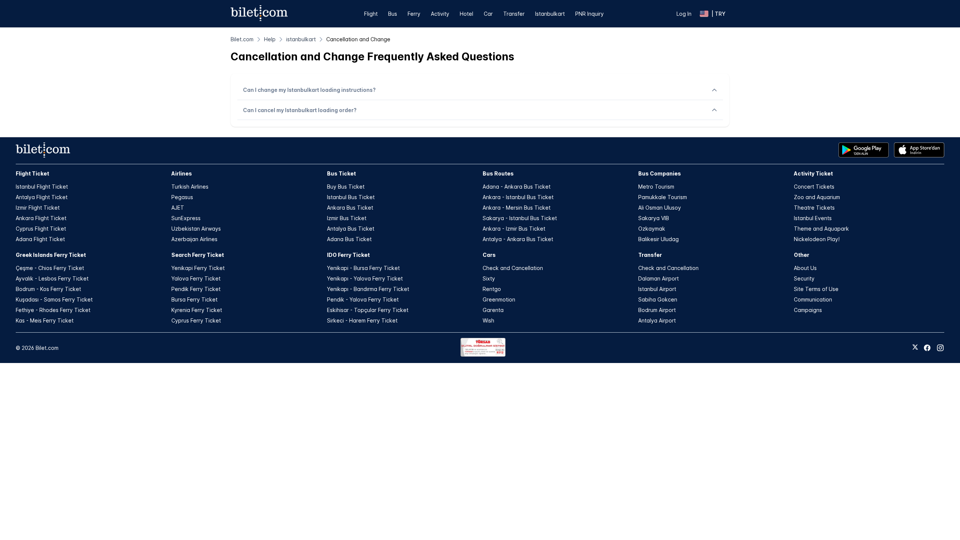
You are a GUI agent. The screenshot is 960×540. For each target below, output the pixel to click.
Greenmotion (499, 299)
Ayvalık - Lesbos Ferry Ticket (52, 278)
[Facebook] (927, 348)
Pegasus (182, 197)
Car (488, 13)
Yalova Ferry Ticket (195, 278)
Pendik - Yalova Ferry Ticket (363, 299)
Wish (488, 320)
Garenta (493, 310)
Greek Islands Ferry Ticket (51, 255)
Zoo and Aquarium (817, 197)
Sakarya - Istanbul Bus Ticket (520, 218)
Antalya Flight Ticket (42, 197)
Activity (440, 13)
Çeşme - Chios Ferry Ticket (50, 268)
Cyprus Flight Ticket (41, 228)
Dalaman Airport (658, 278)
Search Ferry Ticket (197, 255)
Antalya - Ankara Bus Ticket (518, 239)
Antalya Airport (657, 320)
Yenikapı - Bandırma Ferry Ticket (368, 289)
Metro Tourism (656, 186)
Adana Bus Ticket (349, 239)
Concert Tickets (814, 186)
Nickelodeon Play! (817, 239)
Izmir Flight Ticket (38, 207)
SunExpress (186, 218)
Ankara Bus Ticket (350, 207)
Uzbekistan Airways (196, 228)
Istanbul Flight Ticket (42, 186)
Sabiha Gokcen (657, 299)
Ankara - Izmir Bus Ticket (514, 228)
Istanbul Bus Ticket (351, 197)
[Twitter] (915, 347)
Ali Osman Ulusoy (659, 207)
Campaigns (808, 310)
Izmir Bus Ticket (346, 218)
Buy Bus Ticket (345, 186)
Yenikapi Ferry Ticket (198, 268)
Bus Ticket (341, 173)
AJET (177, 207)
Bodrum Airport (657, 310)
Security (804, 278)
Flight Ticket (32, 173)
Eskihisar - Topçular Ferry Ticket (367, 310)
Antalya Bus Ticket (350, 228)
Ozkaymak (651, 228)
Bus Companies (659, 173)
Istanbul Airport (657, 289)
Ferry (414, 13)
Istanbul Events (813, 218)
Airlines (181, 173)
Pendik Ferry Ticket (195, 289)
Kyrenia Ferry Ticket (196, 310)
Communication (813, 299)
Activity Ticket (813, 173)
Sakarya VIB (653, 218)
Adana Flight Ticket (40, 239)
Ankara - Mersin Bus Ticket (516, 207)
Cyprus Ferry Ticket (196, 320)
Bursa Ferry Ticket (194, 299)
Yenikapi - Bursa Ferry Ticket (363, 268)
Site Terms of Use (816, 289)
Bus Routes (498, 173)
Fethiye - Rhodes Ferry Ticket (53, 310)
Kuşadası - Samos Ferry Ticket (54, 299)
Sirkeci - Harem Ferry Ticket (362, 320)
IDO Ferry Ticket (348, 255)
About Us (805, 268)
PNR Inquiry (589, 13)
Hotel (466, 13)
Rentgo (492, 289)
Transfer (514, 13)
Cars (489, 255)
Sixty (489, 278)
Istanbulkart (550, 13)
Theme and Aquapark (821, 228)
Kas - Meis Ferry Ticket (45, 320)
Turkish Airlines (189, 186)
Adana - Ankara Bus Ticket (516, 186)
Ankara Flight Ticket (41, 218)
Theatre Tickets (814, 207)
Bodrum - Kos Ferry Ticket (48, 289)
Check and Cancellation (513, 268)
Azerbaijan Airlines (194, 239)
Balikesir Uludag (658, 239)
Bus (392, 13)
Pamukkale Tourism (662, 197)
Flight (371, 13)
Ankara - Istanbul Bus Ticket (518, 197)
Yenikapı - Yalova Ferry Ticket (365, 278)
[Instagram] (940, 348)
